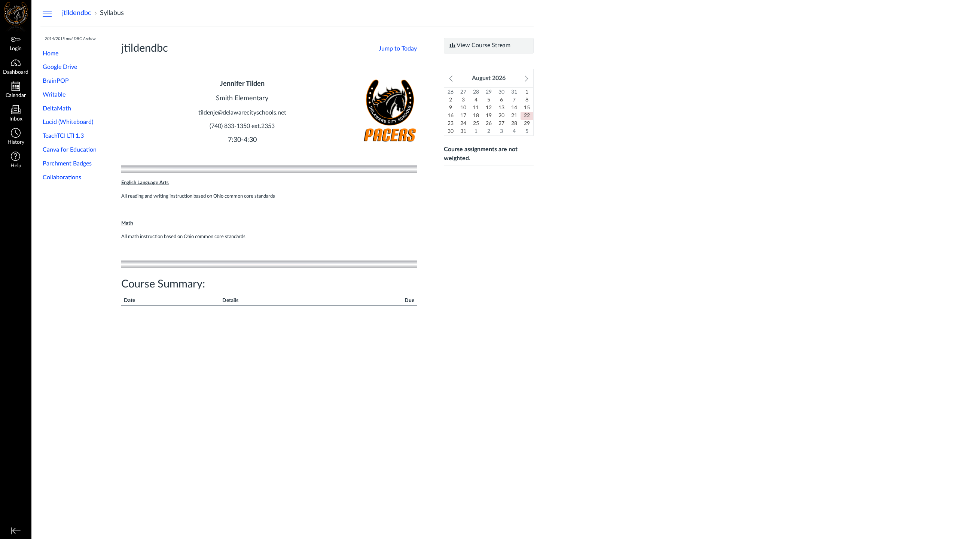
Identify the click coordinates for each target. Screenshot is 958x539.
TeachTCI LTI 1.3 (63, 136)
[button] (15, 137)
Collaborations (62, 177)
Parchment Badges (67, 164)
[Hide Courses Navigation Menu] (47, 13)
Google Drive (60, 67)
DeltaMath (57, 109)
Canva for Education (70, 150)
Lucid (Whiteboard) (68, 122)
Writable (54, 95)
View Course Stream (482, 45)
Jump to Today (398, 49)
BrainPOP (56, 81)
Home (50, 54)
